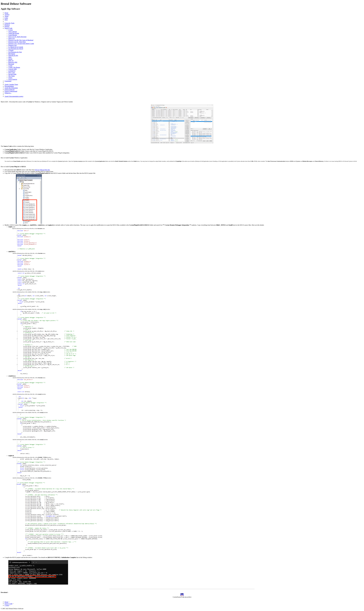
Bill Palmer (11, 54)
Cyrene (10, 30)
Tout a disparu (12, 31)
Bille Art (10, 60)
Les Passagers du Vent (15, 52)
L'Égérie (10, 50)
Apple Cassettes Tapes (11, 84)
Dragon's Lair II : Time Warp (17, 42)
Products (7, 25)
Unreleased (8, 81)
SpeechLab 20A (13, 55)
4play (10, 57)
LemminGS (11, 71)
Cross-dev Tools (9, 23)
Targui (10, 77)
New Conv (11, 72)
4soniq (10, 59)
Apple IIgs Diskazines (11, 88)
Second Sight (12, 74)
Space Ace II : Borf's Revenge (17, 37)
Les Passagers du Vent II (15, 48)
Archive (7, 14)
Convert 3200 (12, 69)
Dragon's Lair (12, 45)
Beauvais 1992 (12, 62)
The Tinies (11, 76)
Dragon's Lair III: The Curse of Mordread (20, 40)
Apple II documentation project (14, 96)
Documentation (9, 86)
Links (6, 18)
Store (6, 19)
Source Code (8, 28)
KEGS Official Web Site (42, 170)
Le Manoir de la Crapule (15, 47)
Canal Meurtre (12, 35)
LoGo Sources (12, 79)
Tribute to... (8, 93)
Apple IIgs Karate (13, 33)
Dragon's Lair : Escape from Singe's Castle (21, 43)
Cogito (10, 65)
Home (6, 13)
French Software (10, 89)
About (6, 16)
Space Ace (11, 38)
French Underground (11, 91)
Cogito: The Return (14, 67)
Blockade (11, 64)
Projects (7, 26)
